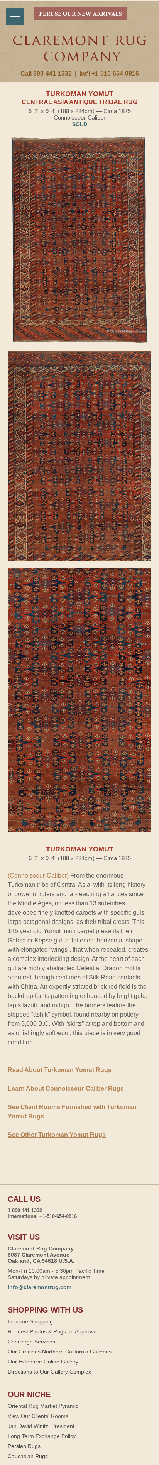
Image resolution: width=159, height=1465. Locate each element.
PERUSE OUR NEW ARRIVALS (80, 14)
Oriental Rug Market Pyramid (43, 1406)
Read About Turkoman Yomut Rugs (60, 1070)
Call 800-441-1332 (46, 73)
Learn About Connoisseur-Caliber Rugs (66, 1088)
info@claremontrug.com (39, 1287)
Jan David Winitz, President (41, 1426)
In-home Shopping (30, 1321)
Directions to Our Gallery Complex (49, 1372)
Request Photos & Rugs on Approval (52, 1331)
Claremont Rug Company (79, 53)
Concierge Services (31, 1341)
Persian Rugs (24, 1446)
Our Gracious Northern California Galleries (60, 1351)
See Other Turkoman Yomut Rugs (57, 1135)
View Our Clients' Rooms (38, 1416)
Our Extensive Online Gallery (43, 1361)
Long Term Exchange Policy (42, 1436)
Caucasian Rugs (28, 1456)
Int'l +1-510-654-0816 (109, 73)
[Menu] (15, 16)
